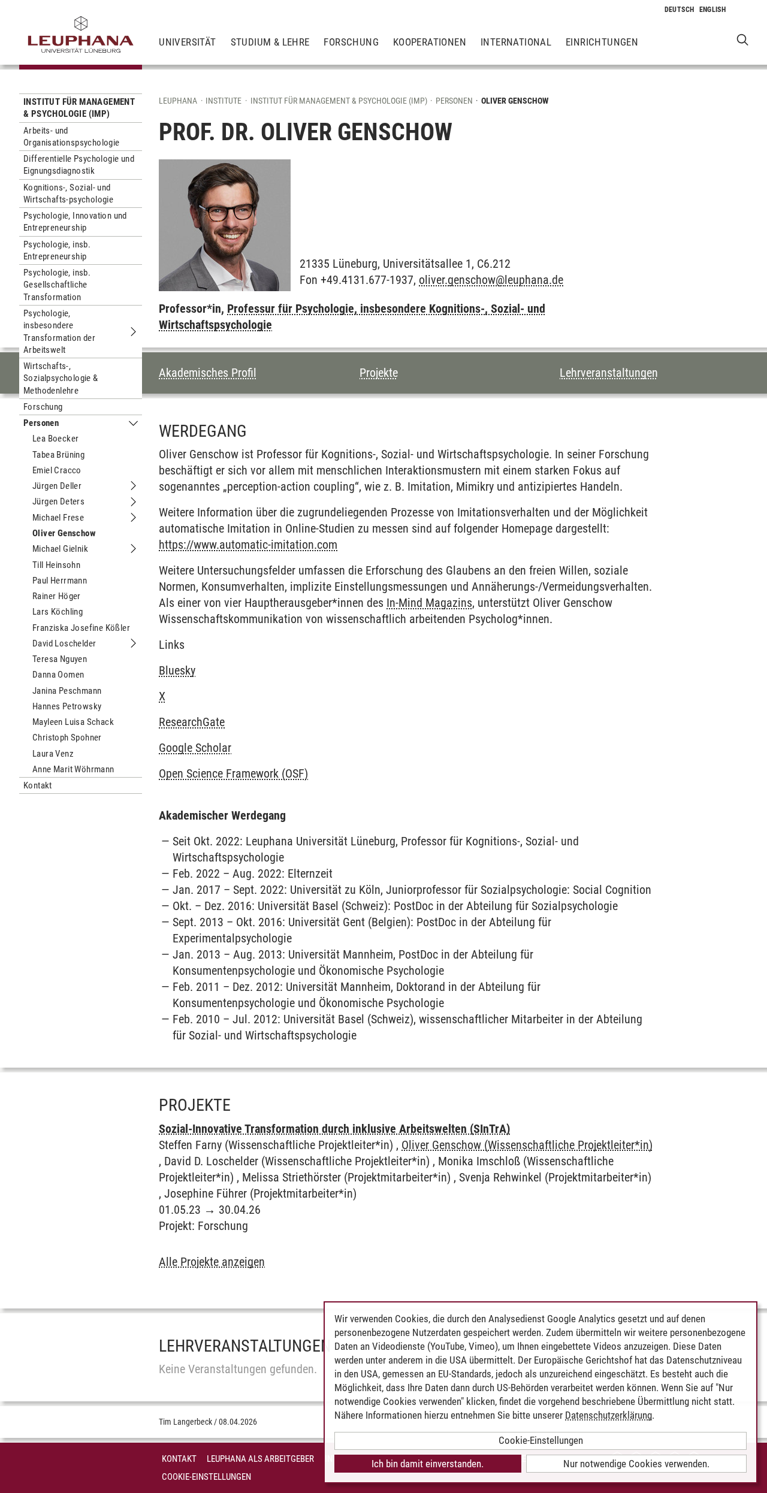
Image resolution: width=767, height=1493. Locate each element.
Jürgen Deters (58, 501)
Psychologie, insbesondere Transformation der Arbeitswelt (59, 331)
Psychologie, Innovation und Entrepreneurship (75, 221)
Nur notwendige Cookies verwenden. (636, 1464)
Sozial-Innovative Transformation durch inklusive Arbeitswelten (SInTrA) (334, 1129)
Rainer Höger (56, 596)
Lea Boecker (55, 438)
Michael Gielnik (60, 548)
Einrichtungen (602, 42)
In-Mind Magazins (429, 603)
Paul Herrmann (59, 580)
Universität (187, 42)
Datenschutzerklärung (608, 1415)
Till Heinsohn (56, 565)
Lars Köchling (57, 611)
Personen (41, 423)
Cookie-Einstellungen (206, 1476)
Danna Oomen (58, 674)
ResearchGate (192, 722)
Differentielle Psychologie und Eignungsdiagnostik (78, 164)
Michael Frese (58, 517)
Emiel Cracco (56, 470)
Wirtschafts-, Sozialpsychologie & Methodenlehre (60, 378)
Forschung (351, 42)
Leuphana (178, 100)
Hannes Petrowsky (66, 706)
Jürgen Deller (56, 485)
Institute (223, 100)
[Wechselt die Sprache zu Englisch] (712, 9)
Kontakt (37, 785)
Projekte (379, 372)
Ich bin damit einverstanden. (428, 1464)
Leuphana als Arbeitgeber (260, 1458)
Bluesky (177, 670)
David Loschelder (64, 643)
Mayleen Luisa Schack (73, 722)
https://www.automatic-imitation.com (248, 544)
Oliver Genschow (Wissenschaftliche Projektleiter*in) (527, 1145)
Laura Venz (53, 753)
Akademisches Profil (207, 372)
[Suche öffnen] (742, 39)
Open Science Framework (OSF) (233, 773)
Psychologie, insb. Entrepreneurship (56, 250)
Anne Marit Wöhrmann (73, 769)
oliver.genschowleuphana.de (491, 280)
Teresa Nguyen (59, 659)
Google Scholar (195, 748)
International (516, 42)
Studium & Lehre (270, 42)
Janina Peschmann (66, 690)
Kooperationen (429, 42)
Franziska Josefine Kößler (81, 627)
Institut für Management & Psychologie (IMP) (79, 107)
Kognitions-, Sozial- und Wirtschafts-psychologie (68, 193)
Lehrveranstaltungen (609, 372)
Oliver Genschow (64, 533)
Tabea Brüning (58, 454)
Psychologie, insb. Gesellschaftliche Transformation (56, 285)
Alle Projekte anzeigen (212, 1262)
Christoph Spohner (67, 737)
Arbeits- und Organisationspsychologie (71, 136)
